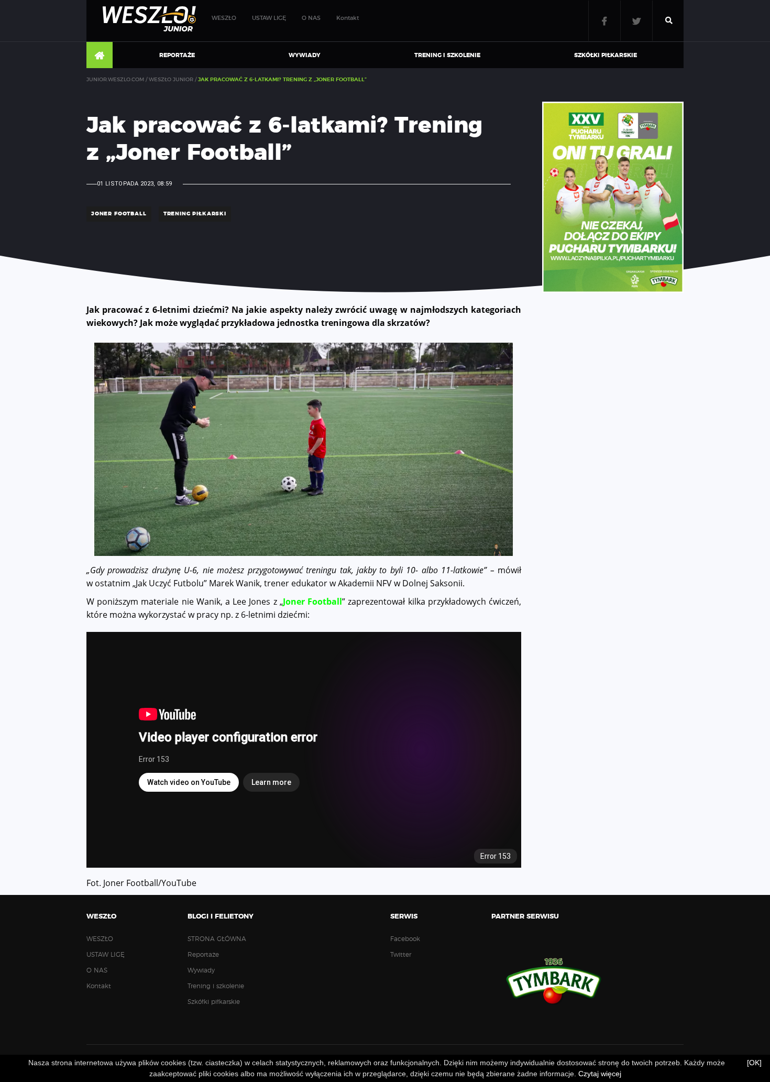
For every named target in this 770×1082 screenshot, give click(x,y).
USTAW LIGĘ (269, 18)
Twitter (636, 21)
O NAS (311, 18)
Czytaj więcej (599, 1073)
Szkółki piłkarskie (605, 55)
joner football (119, 213)
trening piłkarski (194, 213)
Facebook (604, 21)
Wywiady (305, 55)
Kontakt (347, 18)
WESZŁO (224, 18)
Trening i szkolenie (447, 55)
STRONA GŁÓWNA (99, 55)
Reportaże (177, 55)
